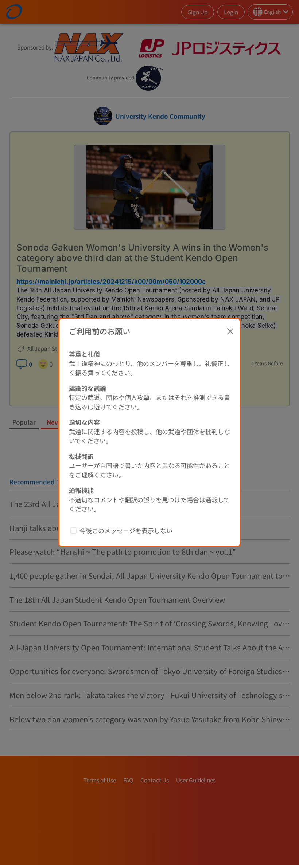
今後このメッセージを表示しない (125, 530)
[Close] (230, 331)
